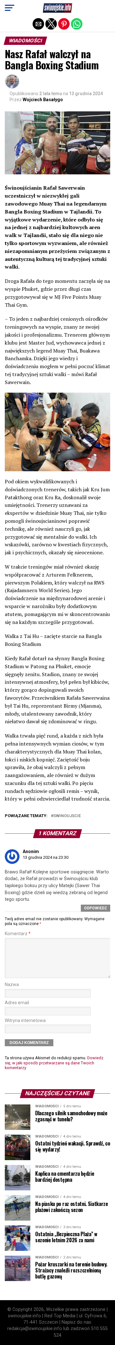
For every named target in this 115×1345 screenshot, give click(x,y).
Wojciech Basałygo (43, 99)
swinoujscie (67, 816)
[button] (9, 8)
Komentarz (18, 933)
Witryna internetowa (25, 1020)
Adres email (17, 1002)
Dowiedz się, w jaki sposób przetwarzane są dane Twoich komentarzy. (54, 1062)
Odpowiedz (95, 908)
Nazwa (12, 984)
